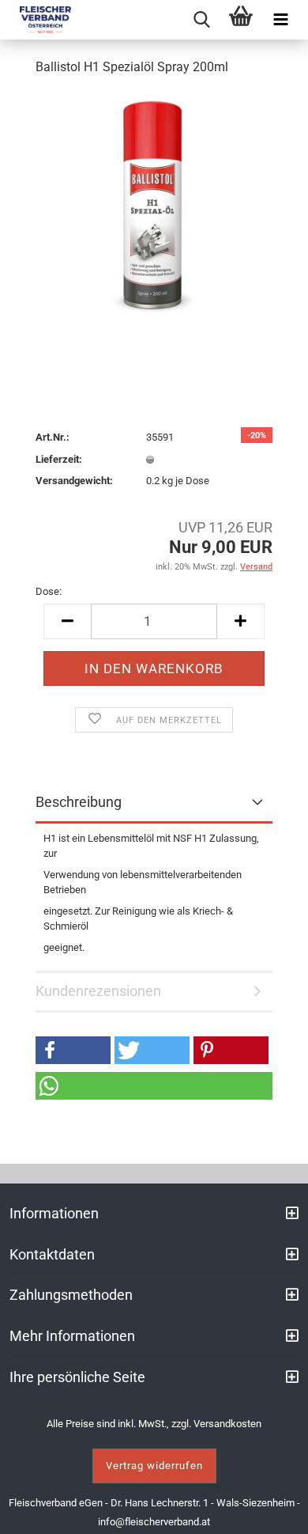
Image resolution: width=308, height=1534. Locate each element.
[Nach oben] (276, 1510)
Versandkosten (227, 1424)
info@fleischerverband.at (154, 1522)
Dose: (49, 591)
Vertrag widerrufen (154, 1466)
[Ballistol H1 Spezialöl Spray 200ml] (154, 208)
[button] (73, 1050)
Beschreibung (79, 802)
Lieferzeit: (59, 459)
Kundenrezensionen (98, 991)
